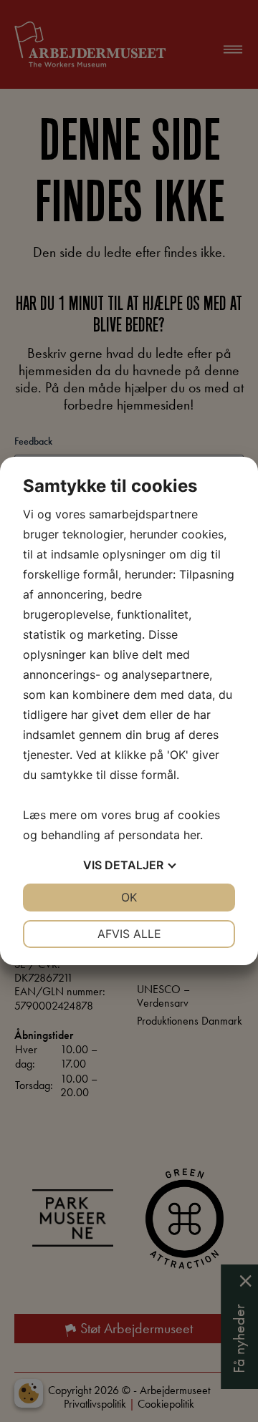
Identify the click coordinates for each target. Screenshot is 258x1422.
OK (129, 897)
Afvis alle (129, 934)
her (191, 835)
